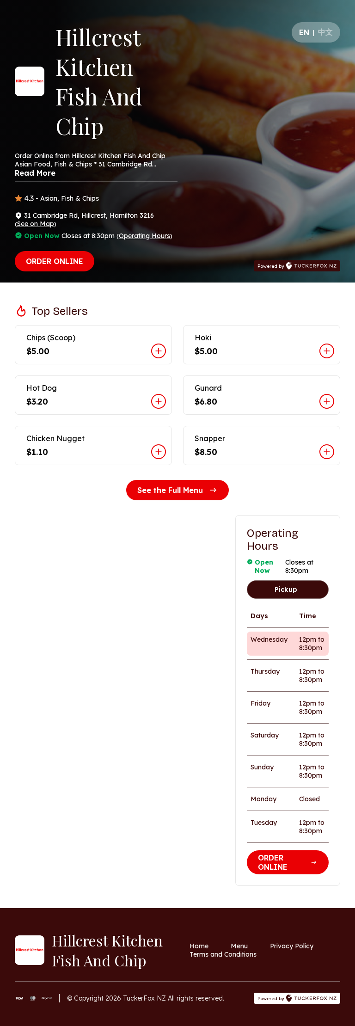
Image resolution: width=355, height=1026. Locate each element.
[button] (93, 344)
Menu (239, 946)
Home (199, 946)
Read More (35, 173)
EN (304, 32)
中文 (325, 32)
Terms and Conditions (223, 954)
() (35, 224)
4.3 (29, 198)
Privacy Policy (291, 946)
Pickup (286, 589)
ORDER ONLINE (54, 261)
